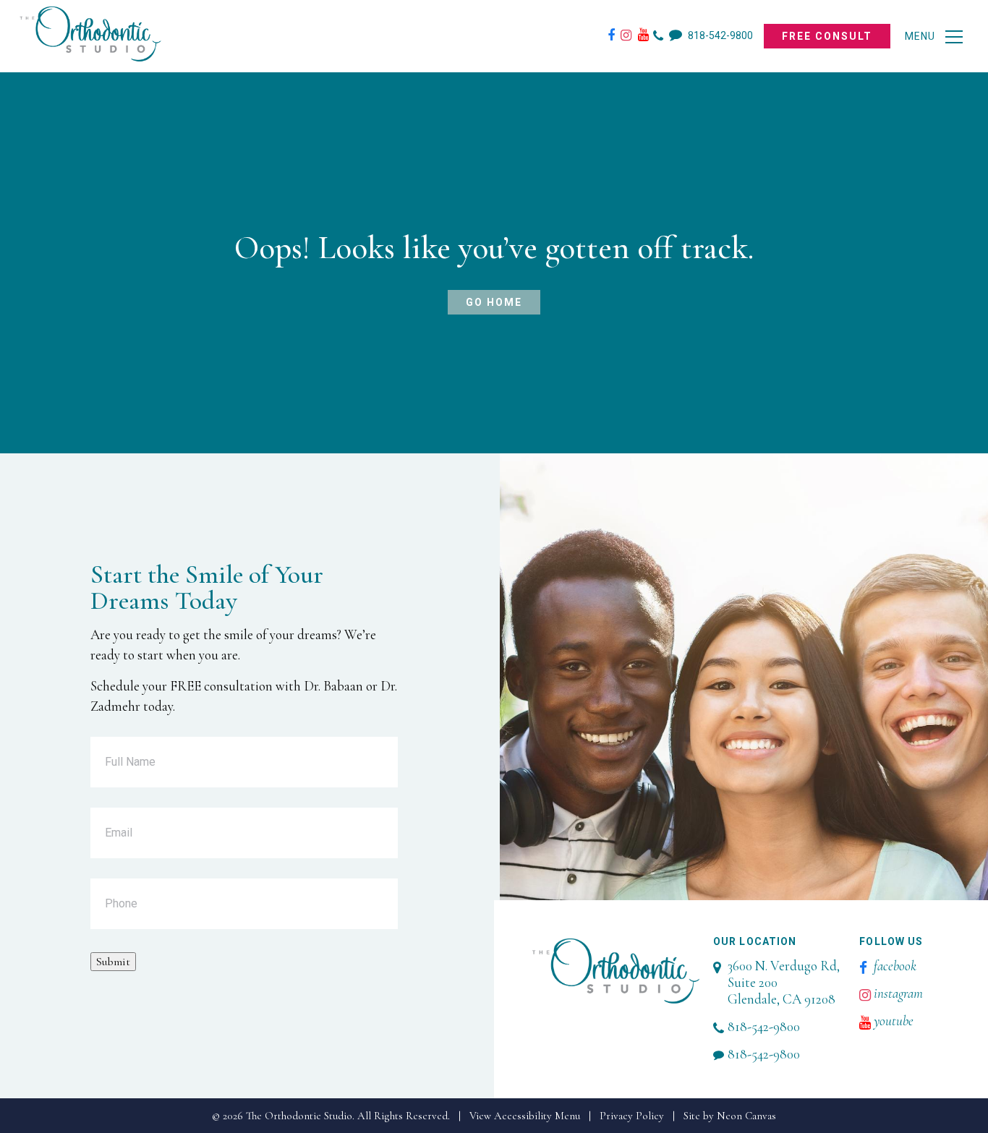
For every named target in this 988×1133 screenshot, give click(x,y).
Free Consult (827, 36)
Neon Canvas (746, 1115)
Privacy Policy (632, 1115)
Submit (113, 961)
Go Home (494, 302)
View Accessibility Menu (524, 1115)
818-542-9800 (719, 35)
